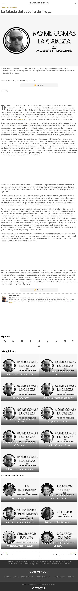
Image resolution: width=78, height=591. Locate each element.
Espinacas (36, 565)
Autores (16, 576)
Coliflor (60, 563)
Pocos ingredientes (44, 563)
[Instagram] (56, 341)
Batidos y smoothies (22, 561)
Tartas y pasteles (18, 563)
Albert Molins (14, 296)
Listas (42, 565)
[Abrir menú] (3, 3)
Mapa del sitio (39, 580)
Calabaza (54, 563)
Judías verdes (56, 561)
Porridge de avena (7, 555)
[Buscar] (75, 3)
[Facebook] (30, 341)
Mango (39, 561)
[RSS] (73, 341)
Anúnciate (7, 576)
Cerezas (69, 561)
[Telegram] (21, 341)
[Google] (4, 341)
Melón (49, 561)
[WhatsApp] (13, 341)
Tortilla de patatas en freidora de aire (65, 555)
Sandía (63, 561)
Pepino (44, 561)
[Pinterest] (47, 341)
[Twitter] (39, 341)
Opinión (4, 90)
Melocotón (32, 561)
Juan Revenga (21, 119)
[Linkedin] (64, 341)
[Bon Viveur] (39, 2)
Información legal (27, 576)
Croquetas (35, 563)
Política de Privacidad (43, 576)
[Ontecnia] (39, 589)
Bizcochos (28, 563)
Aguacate (67, 563)
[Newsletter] (39, 345)
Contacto (71, 576)
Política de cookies (59, 576)
